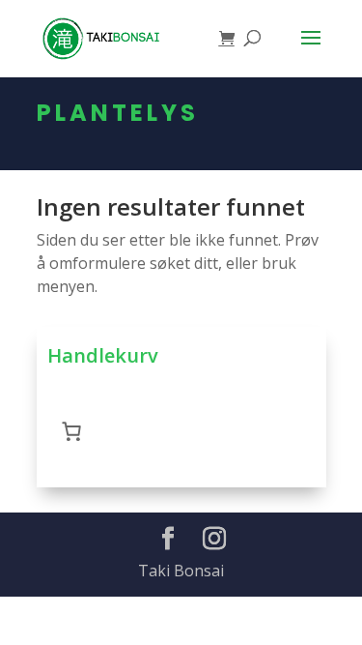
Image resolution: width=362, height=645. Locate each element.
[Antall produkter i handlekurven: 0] (71, 431)
